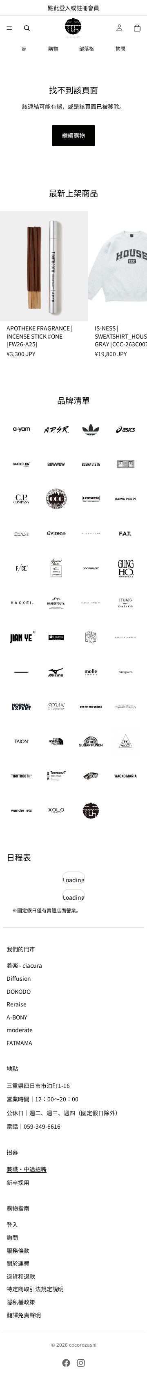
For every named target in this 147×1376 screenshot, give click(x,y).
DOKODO (19, 991)
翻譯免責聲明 (24, 1315)
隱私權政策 (21, 1302)
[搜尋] (27, 28)
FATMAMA (19, 1043)
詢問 (120, 48)
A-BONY (17, 1017)
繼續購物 (73, 135)
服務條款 (18, 1250)
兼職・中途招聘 (27, 1169)
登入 (12, 1225)
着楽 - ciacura (24, 966)
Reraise (17, 1004)
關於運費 (18, 1263)
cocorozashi (82, 1344)
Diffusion (19, 978)
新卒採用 (18, 1183)
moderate (20, 1030)
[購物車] (137, 28)
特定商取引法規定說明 (35, 1289)
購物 (53, 48)
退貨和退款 (21, 1276)
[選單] (9, 28)
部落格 (86, 48)
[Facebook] (66, 1363)
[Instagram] (81, 1363)
